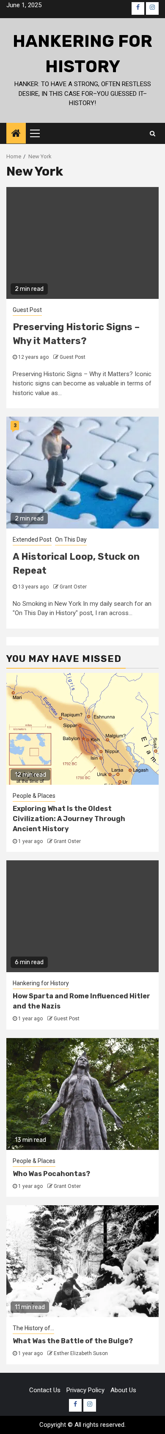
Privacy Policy (85, 1390)
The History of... (33, 1328)
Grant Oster (73, 587)
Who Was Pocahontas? (51, 1174)
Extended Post (32, 539)
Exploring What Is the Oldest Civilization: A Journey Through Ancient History (69, 819)
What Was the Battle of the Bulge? (73, 1341)
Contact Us (44, 1390)
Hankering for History (41, 983)
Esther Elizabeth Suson (81, 1353)
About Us (123, 1390)
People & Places (34, 795)
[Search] (152, 133)
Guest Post (27, 309)
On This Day (71, 539)
